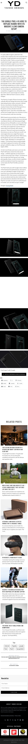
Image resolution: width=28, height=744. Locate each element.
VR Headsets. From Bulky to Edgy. (12, 557)
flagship (14, 646)
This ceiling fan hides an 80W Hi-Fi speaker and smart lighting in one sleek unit (12, 449)
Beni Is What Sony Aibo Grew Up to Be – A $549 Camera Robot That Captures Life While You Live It (13, 487)
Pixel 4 (11, 649)
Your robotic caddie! (14, 664)
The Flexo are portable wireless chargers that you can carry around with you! (14, 657)
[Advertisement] (14, 15)
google (21, 646)
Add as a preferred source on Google (15, 374)
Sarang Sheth (9, 185)
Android (7, 646)
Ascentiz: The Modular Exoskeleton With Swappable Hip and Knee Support (13, 591)
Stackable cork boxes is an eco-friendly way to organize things (12, 522)
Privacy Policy (18, 715)
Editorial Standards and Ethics (7, 715)
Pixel (5, 649)
